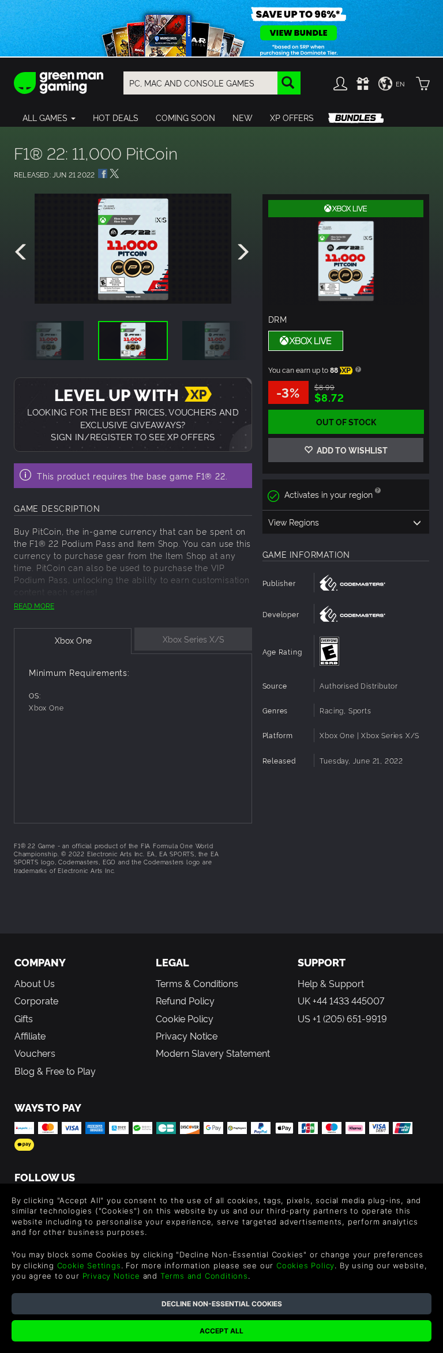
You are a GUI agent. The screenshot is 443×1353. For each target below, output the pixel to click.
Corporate (36, 1000)
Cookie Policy (184, 1018)
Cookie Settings (89, 1265)
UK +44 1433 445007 (341, 1000)
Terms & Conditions (197, 983)
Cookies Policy (305, 1265)
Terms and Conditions (204, 1275)
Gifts (23, 1018)
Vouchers (34, 1052)
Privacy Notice (186, 1035)
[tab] (73, 641)
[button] (49, 117)
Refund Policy (185, 1000)
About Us (34, 983)
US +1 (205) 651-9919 (342, 1018)
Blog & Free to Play (55, 1070)
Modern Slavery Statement (213, 1052)
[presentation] (22, 252)
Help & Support (331, 983)
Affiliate (30, 1035)
